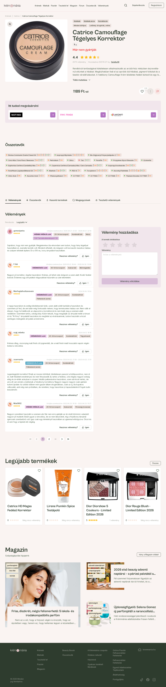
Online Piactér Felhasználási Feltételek (119, 653)
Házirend (92, 660)
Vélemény (106, 250)
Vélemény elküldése (129, 281)
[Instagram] (154, 680)
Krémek (38, 6)
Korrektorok (103, 21)
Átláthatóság (119, 675)
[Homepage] (12, 5)
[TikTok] (141, 680)
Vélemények (103, 6)
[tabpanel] (83, 326)
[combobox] (22, 222)
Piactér (54, 6)
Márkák (46, 6)
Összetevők (91, 6)
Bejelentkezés (138, 5)
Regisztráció (156, 5)
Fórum (81, 6)
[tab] (13, 200)
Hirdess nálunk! (95, 655)
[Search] (125, 6)
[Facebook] (147, 680)
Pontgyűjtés (118, 679)
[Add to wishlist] (39, 470)
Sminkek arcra (89, 21)
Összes (155, 463)
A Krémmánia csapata (97, 650)
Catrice (17, 16)
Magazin (73, 6)
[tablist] (83, 200)
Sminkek (77, 21)
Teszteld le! (63, 6)
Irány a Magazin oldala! (149, 554)
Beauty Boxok (68, 650)
